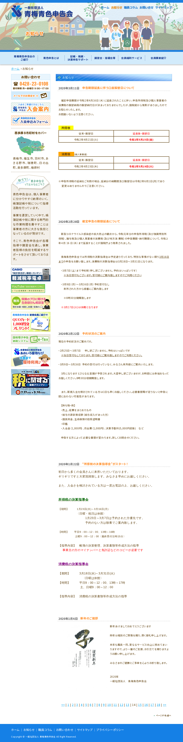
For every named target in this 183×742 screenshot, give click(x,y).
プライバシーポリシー (110, 730)
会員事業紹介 (158, 58)
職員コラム (131, 7)
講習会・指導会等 (104, 58)
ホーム (105, 7)
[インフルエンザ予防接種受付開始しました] (84, 659)
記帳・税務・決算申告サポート (78, 58)
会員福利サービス (131, 58)
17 (152, 705)
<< (63, 705)
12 (121, 705)
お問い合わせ (64, 730)
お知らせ (116, 7)
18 (158, 705)
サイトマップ (163, 7)
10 (109, 705)
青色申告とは (51, 58)
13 (127, 705)
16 (146, 705)
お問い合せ (147, 7)
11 (115, 705)
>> (164, 705)
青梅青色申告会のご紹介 (24, 58)
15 (140, 705)
